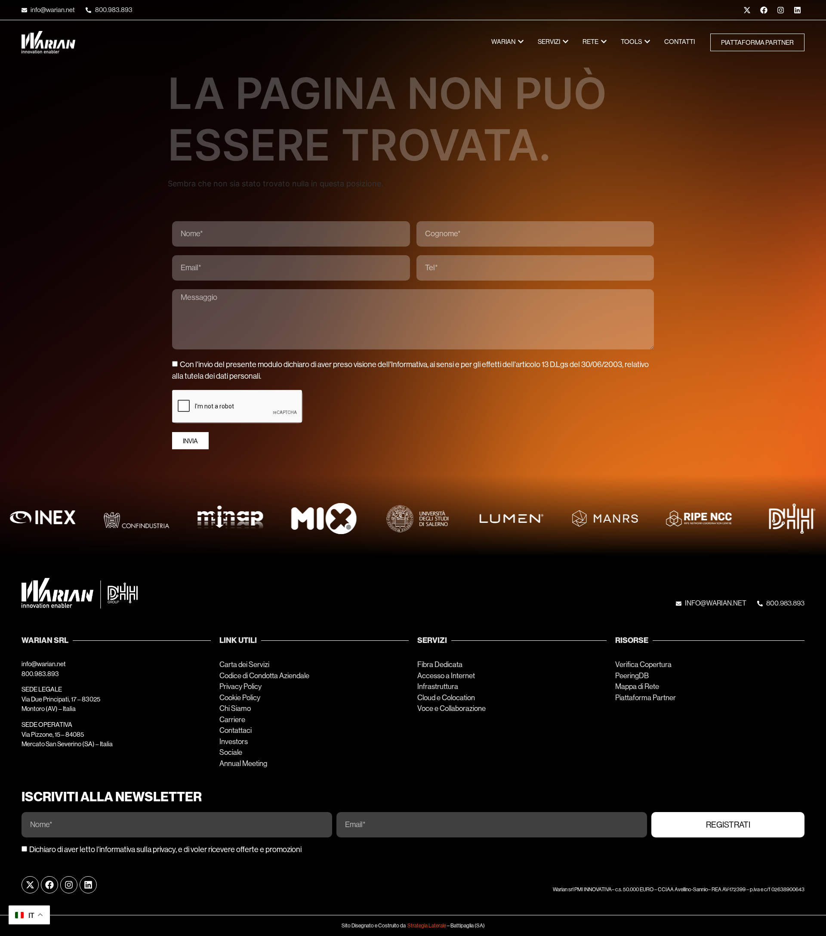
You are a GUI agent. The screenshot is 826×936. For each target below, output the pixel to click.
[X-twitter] (747, 10)
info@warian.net (44, 663)
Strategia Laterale (426, 926)
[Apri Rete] (604, 42)
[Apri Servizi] (565, 42)
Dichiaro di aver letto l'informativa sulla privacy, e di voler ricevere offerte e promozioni (165, 849)
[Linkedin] (797, 10)
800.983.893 (40, 673)
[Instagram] (780, 10)
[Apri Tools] (647, 42)
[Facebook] (763, 10)
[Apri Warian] (521, 42)
